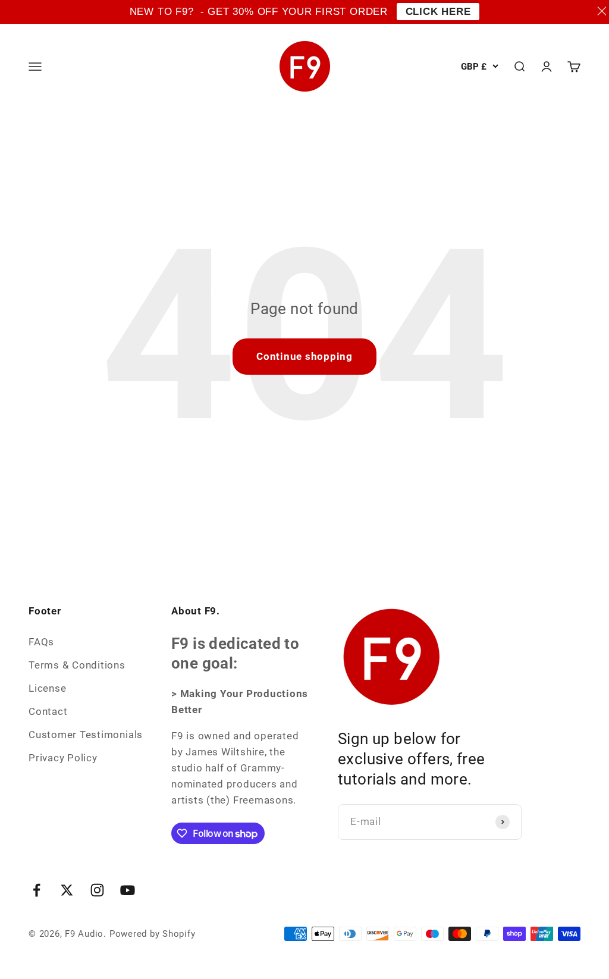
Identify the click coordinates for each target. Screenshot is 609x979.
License (47, 688)
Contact (48, 711)
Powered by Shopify (152, 933)
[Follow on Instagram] (97, 890)
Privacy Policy (63, 758)
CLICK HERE (438, 11)
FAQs (41, 642)
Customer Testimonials (86, 734)
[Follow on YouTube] (128, 890)
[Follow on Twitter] (67, 890)
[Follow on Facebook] (37, 890)
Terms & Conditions (77, 665)
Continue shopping (304, 356)
